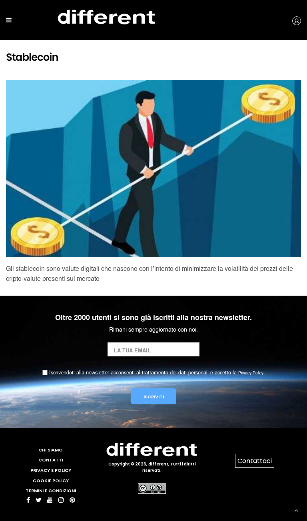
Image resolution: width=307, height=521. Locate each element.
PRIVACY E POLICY (50, 470)
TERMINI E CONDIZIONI (51, 490)
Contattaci (254, 460)
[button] (281, 20)
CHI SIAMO (50, 450)
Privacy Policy (250, 373)
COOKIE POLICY (51, 480)
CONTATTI (50, 460)
